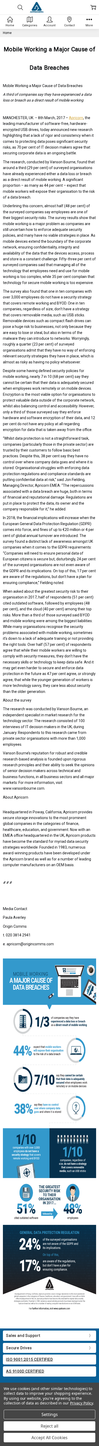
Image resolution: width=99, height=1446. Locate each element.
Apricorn (76, 118)
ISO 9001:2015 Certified (29, 1359)
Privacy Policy (81, 1403)
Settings (49, 1414)
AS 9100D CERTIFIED (25, 1371)
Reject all (49, 1426)
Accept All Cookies (49, 1437)
